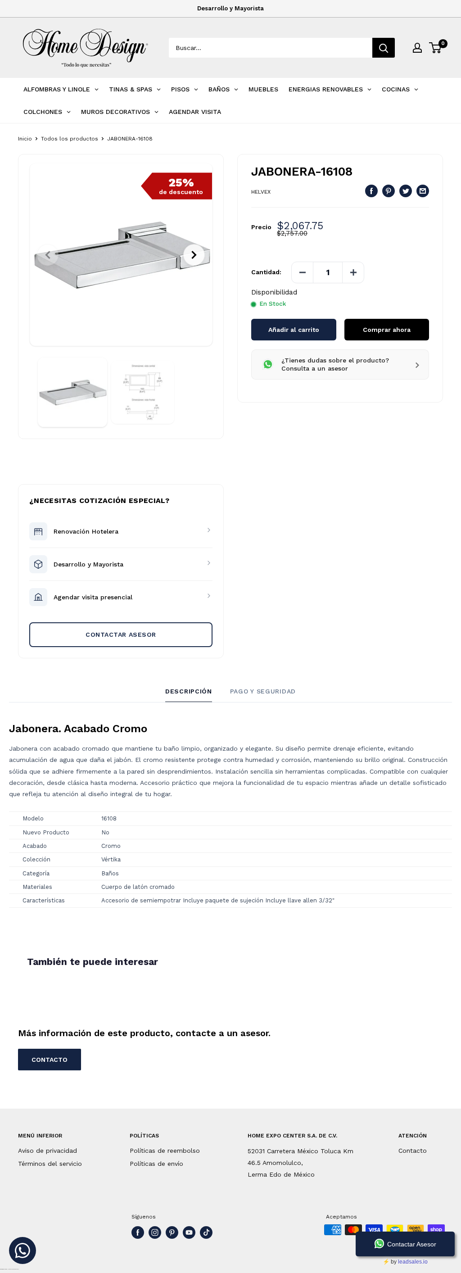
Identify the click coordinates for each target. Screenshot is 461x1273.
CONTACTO (50, 1059)
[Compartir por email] (422, 190)
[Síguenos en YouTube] (189, 1232)
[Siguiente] (194, 255)
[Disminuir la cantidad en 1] (302, 272)
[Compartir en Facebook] (371, 190)
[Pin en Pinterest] (388, 190)
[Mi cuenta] (417, 48)
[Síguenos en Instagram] (155, 1232)
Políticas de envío (156, 1163)
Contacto (412, 1150)
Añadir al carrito (293, 329)
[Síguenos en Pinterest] (172, 1232)
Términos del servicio (50, 1163)
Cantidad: (266, 272)
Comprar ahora (387, 329)
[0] (435, 47)
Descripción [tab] (188, 691)
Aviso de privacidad (47, 1150)
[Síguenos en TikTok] (206, 1232)
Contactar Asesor (121, 634)
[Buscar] (383, 48)
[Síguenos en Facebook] (137, 1232)
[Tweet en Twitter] (405, 190)
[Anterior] (48, 255)
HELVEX (261, 192)
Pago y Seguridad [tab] (263, 691)
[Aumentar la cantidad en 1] (353, 272)
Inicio (25, 139)
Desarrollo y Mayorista (230, 8)
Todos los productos (69, 139)
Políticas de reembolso (165, 1150)
